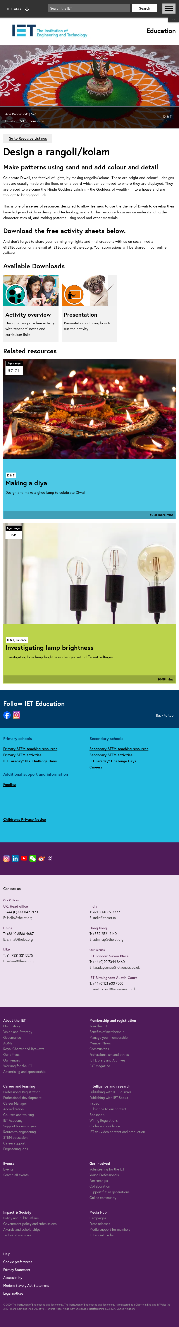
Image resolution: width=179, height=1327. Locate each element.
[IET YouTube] (24, 859)
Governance (12, 1037)
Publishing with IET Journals (110, 1092)
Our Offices (11, 900)
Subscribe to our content (108, 1109)
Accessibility (12, 1277)
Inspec (94, 1103)
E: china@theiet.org (18, 939)
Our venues (11, 1060)
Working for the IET (17, 1065)
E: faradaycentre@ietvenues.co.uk (115, 967)
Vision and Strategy (17, 1031)
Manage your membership (109, 1037)
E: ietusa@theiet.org (18, 961)
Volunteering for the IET (107, 1169)
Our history (11, 1026)
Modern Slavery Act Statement (26, 1285)
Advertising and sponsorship (24, 1071)
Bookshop (97, 1114)
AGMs (7, 1043)
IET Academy (12, 1120)
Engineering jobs (15, 1148)
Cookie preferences (17, 1261)
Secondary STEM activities (111, 754)
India (93, 906)
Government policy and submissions (30, 1223)
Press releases (100, 1223)
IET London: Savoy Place (109, 956)
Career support (14, 1143)
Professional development (22, 1097)
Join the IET (98, 1026)
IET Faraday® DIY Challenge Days (30, 761)
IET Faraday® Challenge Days (113, 761)
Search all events (16, 1174)
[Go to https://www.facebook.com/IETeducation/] (7, 715)
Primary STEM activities (22, 754)
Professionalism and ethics (109, 1054)
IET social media (102, 1235)
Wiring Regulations (104, 1120)
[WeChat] (32, 858)
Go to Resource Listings (28, 138)
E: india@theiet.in (103, 917)
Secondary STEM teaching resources (119, 748)
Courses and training (18, 1114)
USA (6, 949)
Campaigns (98, 1218)
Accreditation (13, 1109)
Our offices (11, 1054)
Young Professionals (104, 1174)
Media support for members (110, 1229)
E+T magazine (100, 1065)
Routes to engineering (19, 1131)
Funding (9, 784)
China (7, 928)
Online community (103, 1197)
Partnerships (99, 1180)
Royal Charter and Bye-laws (23, 1048)
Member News (100, 1043)
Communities (99, 1048)
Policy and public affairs (21, 1218)
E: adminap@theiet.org (107, 939)
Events (8, 1169)
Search (144, 8)
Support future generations (109, 1192)
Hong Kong (98, 928)
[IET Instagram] (6, 858)
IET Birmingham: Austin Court (113, 977)
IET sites (14, 9)
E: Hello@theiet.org (18, 917)
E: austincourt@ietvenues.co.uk (113, 989)
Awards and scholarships (21, 1229)
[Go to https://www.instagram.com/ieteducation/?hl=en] (16, 715)
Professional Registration (21, 1092)
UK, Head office (15, 906)
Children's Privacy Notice (24, 819)
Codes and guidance (105, 1126)
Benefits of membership (107, 1031)
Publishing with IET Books (109, 1097)
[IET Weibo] (41, 858)
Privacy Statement (16, 1269)
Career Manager (15, 1103)
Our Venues (97, 950)
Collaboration (100, 1186)
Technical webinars (17, 1235)
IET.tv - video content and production (117, 1131)
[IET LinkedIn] (15, 858)
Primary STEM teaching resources (30, 748)
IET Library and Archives (107, 1060)
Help (6, 1253)
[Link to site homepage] (49, 31)
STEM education (15, 1137)
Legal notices (13, 1293)
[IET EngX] (50, 858)
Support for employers (19, 1126)
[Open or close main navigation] (169, 9)
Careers (96, 767)
